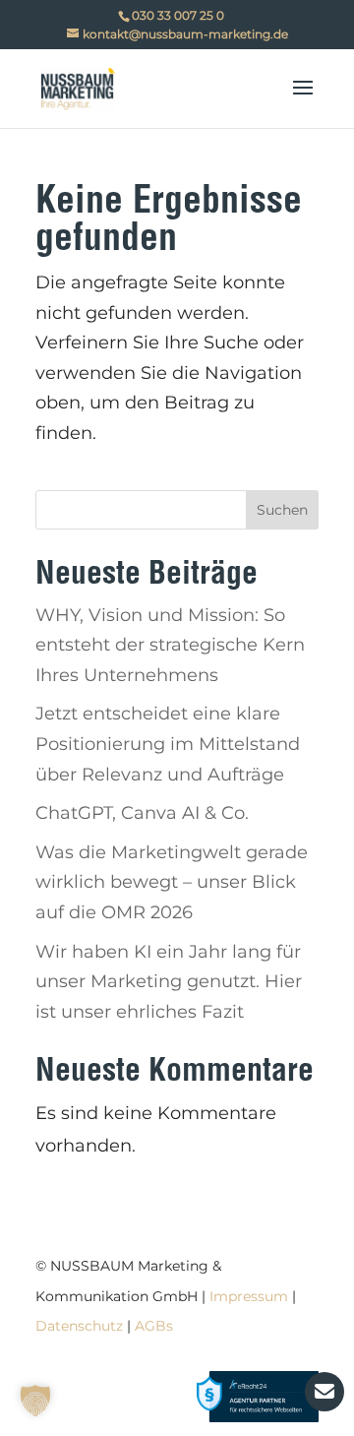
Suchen (282, 510)
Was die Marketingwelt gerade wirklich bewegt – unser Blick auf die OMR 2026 (171, 882)
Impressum (248, 1296)
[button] (35, 1400)
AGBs (154, 1326)
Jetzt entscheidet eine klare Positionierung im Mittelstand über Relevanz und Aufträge (167, 743)
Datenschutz (79, 1326)
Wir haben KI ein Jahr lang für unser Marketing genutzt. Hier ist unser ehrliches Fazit (168, 982)
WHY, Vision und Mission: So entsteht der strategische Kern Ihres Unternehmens (170, 645)
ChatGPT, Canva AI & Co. (142, 813)
